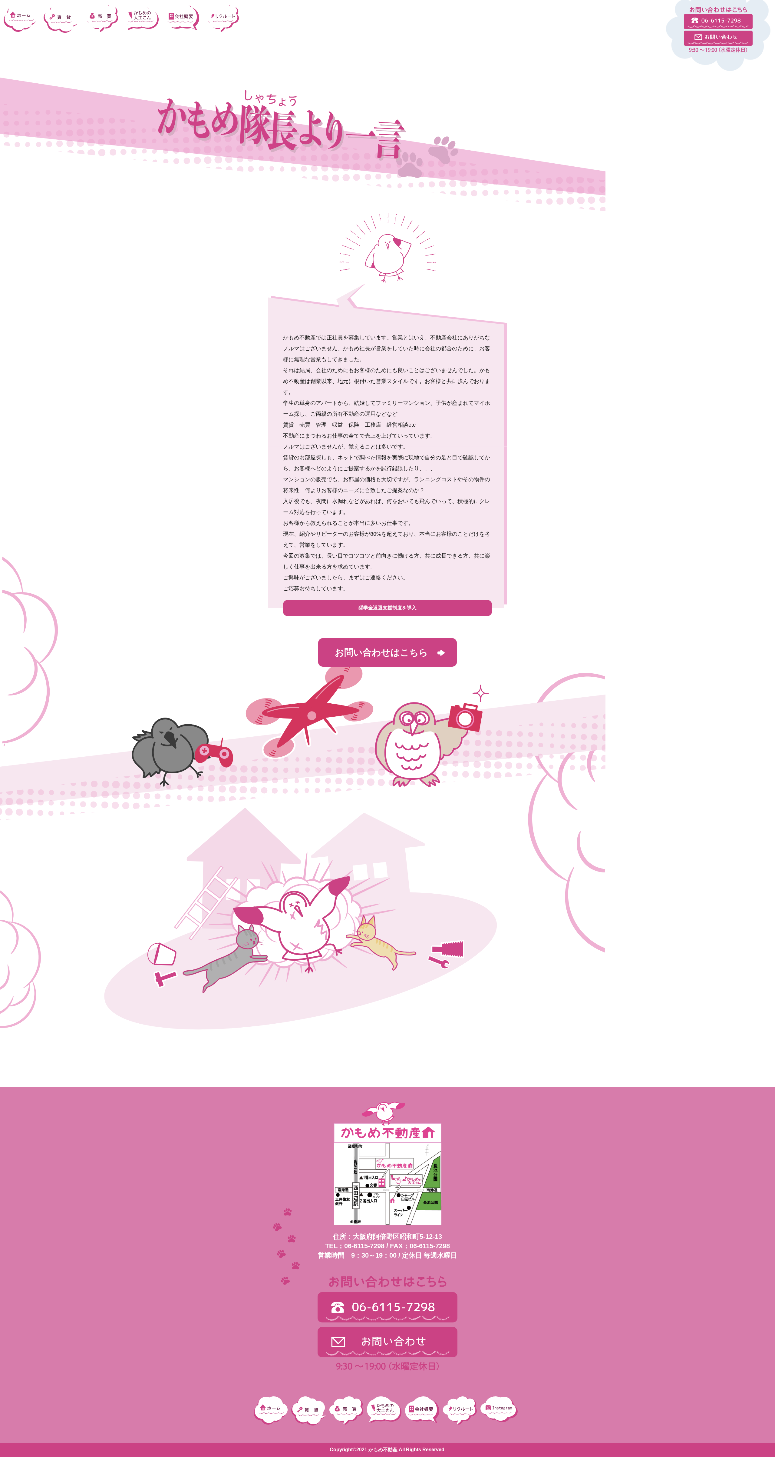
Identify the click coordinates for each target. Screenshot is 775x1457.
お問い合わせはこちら (381, 652)
